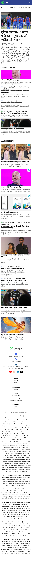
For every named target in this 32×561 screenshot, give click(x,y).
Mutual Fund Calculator (15, 420)
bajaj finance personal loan (19, 514)
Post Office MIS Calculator (21, 434)
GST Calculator (24, 424)
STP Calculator (23, 471)
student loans (15, 504)
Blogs (16, 406)
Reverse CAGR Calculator (16, 469)
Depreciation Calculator (19, 430)
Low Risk (27, 551)
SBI (27, 524)
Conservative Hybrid (18, 543)
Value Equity (5, 551)
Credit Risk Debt (6, 541)
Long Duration (6, 553)
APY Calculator (16, 440)
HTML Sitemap (16, 387)
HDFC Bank (6, 524)
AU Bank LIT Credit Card (14, 475)
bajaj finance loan (18, 516)
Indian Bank (26, 522)
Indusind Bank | (16, 530)
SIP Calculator (27, 420)
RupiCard (8, 479)
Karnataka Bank (21, 536)
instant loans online (8, 510)
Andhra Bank (22, 524)
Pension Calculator (24, 432)
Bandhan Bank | (22, 534)
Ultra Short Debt (24, 541)
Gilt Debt (26, 539)
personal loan (16, 502)
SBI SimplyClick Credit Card (17, 483)
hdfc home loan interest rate (21, 499)
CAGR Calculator (22, 442)
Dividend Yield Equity (7, 549)
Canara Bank (14, 524)
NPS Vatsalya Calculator (18, 463)
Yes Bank (26, 526)
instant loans (25, 504)
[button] (29, 2)
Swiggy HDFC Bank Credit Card (20, 479)
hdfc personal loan (15, 512)
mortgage (5, 497)
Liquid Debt (15, 541)
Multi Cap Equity (11, 545)
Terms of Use (16, 396)
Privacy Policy (16, 398)
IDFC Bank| (9, 534)
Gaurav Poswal (17, 44)
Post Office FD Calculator (16, 465)
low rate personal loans (22, 510)
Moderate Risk (20, 551)
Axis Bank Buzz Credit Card (19, 485)
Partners (16, 385)
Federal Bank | (25, 530)
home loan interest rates (19, 489)
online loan (5, 506)
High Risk (12, 551)
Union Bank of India (8, 526)
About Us (16, 383)
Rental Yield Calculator (18, 460)
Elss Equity (24, 547)
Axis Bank (8, 522)
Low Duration (26, 553)
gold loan (6, 512)
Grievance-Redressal (16, 400)
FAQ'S (16, 389)
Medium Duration (16, 553)
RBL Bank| (19, 532)
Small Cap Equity (16, 547)
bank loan (13, 506)
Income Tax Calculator (16, 416)
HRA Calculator (15, 418)
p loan (9, 504)
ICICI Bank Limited (17, 522)
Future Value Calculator (15, 456)
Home (2, 7)
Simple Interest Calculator (9, 426)
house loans (22, 497)
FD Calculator (8, 422)
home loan (25, 495)
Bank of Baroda (18, 526)
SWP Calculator (14, 424)
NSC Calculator (13, 432)
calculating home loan (17, 493)
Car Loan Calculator (15, 428)
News (7, 7)
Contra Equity (27, 549)
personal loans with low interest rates (18, 508)
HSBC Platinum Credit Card (10, 481)
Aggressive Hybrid (7, 543)
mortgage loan (13, 497)
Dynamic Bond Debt (17, 539)
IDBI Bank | (15, 534)
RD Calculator (17, 422)
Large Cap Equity (22, 545)
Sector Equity (18, 549)
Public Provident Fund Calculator (12, 436)
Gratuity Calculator (7, 434)
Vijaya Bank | (13, 536)
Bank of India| (7, 528)
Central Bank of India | (18, 528)
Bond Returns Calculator (17, 458)
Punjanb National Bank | (9, 532)
